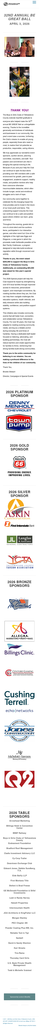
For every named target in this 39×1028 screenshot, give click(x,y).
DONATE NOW (12, 1021)
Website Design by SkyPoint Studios (27, 1025)
